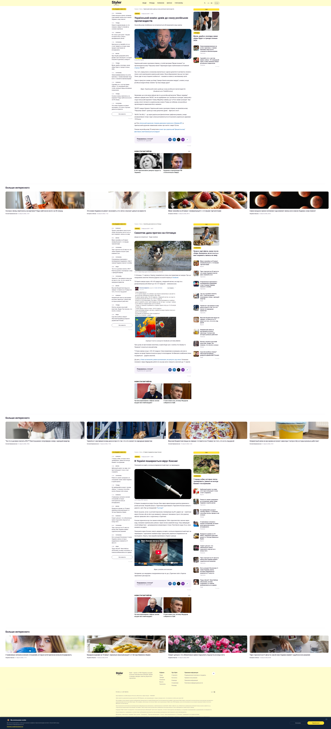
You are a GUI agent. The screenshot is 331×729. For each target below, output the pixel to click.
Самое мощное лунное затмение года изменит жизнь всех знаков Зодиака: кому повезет (121, 17)
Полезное (160, 3)
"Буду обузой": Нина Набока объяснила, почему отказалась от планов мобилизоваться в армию (122, 550)
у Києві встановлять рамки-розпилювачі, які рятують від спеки (160, 359)
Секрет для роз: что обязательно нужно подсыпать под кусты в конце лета (122, 520)
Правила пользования (191, 677)
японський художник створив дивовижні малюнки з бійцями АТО (161, 123)
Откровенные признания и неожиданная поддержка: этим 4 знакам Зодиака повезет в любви (122, 261)
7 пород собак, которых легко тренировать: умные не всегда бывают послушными (121, 460)
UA (208, 3)
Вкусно (169, 3)
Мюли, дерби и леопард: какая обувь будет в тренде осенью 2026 (121, 67)
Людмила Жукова (254, 213)
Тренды (152, 3)
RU (211, 3)
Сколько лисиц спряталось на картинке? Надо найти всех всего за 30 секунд (122, 98)
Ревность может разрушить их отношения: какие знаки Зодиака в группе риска (122, 479)
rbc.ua (216, 3)
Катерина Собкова (91, 213)
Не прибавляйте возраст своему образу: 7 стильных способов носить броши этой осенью (121, 489)
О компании (175, 683)
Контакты (174, 677)
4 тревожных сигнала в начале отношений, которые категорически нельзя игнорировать (121, 499)
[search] (205, 3)
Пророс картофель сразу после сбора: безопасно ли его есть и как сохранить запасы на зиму (121, 232)
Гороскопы (179, 3)
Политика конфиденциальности (194, 683)
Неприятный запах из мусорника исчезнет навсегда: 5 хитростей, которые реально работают (121, 299)
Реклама (174, 685)
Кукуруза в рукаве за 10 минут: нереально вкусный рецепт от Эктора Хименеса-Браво (121, 510)
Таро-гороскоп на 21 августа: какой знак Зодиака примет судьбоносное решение (120, 529)
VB (183, 139)
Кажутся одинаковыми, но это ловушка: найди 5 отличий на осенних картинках (121, 27)
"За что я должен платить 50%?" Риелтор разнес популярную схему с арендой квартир (122, 270)
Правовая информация (191, 680)
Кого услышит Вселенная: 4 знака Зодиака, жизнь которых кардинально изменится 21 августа (122, 539)
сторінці (137, 68)
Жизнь (141, 9)
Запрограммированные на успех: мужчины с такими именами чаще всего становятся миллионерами (122, 76)
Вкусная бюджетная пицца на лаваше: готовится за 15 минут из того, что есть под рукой (122, 290)
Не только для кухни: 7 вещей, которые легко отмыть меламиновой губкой (121, 36)
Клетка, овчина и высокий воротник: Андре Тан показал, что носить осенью (122, 309)
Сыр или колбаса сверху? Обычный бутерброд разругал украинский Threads (121, 318)
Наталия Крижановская (11, 213)
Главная (136, 9)
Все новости (122, 114)
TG (174, 139)
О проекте (174, 675)
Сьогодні (160, 508)
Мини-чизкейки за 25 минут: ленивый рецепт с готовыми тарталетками (194, 211)
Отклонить (298, 723)
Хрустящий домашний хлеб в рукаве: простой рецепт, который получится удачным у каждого (122, 57)
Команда (174, 680)
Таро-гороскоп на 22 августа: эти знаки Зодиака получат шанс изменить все (121, 251)
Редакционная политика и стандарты (195, 675)
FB (170, 139)
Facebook (175, 277)
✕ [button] (326, 719)
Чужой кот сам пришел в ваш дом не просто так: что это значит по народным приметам (122, 280)
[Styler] (116, 3)
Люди (144, 3)
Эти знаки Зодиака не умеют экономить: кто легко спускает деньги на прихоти (121, 107)
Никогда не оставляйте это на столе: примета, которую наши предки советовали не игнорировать (121, 47)
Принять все (315, 723)
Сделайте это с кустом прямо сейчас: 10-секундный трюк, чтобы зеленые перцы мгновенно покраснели (122, 87)
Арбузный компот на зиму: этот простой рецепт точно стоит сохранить (121, 470)
